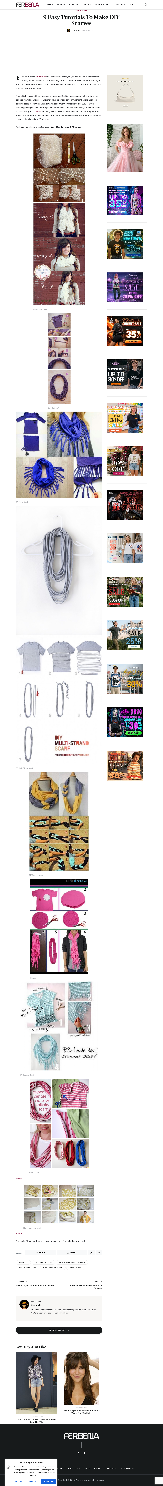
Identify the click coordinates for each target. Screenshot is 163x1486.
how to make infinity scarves (72, 1262)
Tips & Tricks (81, 10)
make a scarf (75, 1268)
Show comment (57, 1330)
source (19, 1178)
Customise (17, 1481)
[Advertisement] (81, 50)
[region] (31, 1472)
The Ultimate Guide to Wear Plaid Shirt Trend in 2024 (37, 1421)
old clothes (40, 77)
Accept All (48, 1481)
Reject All (33, 1481)
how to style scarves (52, 1268)
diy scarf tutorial (43, 1262)
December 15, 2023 (36, 1416)
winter (39, 111)
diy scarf (23, 1262)
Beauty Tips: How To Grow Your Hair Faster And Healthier (82, 1412)
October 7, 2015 (81, 1407)
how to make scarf (27, 1268)
